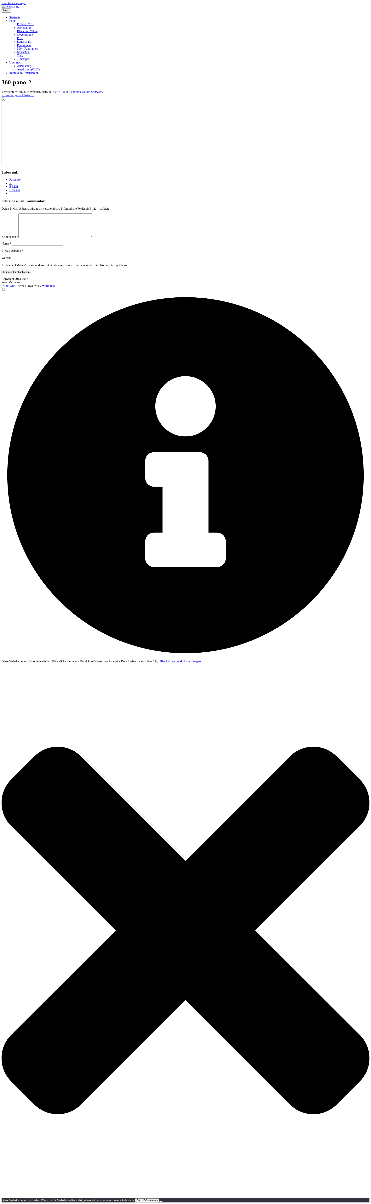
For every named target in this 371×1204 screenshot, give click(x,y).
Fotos (12, 20)
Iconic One (8, 285)
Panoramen (24, 45)
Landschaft (24, 41)
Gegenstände (25, 34)
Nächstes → (26, 95)
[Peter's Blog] (10, 6)
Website (6, 257)
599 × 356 (59, 91)
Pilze (20, 38)
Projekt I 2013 (25, 24)
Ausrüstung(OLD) (28, 69)
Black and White (27, 31)
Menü (6, 10)
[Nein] (161, 1201)
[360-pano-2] (59, 164)
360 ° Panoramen (27, 48)
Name (6, 243)
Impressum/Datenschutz (23, 73)
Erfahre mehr (150, 1200)
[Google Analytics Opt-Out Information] (185, 658)
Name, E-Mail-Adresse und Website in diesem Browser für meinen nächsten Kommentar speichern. (67, 265)
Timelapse (23, 59)
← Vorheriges (10, 95)
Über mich (15, 62)
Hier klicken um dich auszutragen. (181, 661)
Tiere (20, 55)
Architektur (24, 27)
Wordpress (48, 285)
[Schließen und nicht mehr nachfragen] (185, 1196)
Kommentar (10, 236)
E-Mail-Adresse (12, 250)
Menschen (23, 52)
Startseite (14, 17)
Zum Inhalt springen (14, 3)
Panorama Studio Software (85, 91)
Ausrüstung (24, 66)
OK (138, 1200)
